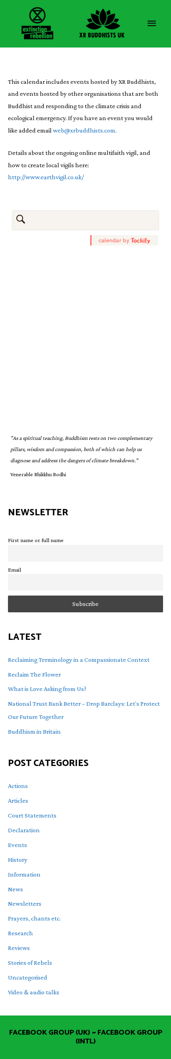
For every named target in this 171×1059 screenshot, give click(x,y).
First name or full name (36, 540)
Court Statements (32, 815)
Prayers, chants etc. (34, 918)
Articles (18, 800)
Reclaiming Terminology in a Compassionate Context (79, 659)
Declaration (24, 830)
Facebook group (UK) (49, 1033)
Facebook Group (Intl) (119, 1037)
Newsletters (24, 903)
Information (24, 874)
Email (14, 569)
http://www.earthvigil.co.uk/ (46, 177)
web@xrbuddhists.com (84, 130)
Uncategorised (27, 977)
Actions (18, 786)
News (15, 889)
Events (17, 845)
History (17, 859)
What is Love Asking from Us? (47, 689)
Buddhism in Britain (34, 731)
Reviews (19, 948)
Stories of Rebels (30, 962)
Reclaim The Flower (34, 674)
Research (20, 933)
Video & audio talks (33, 992)
